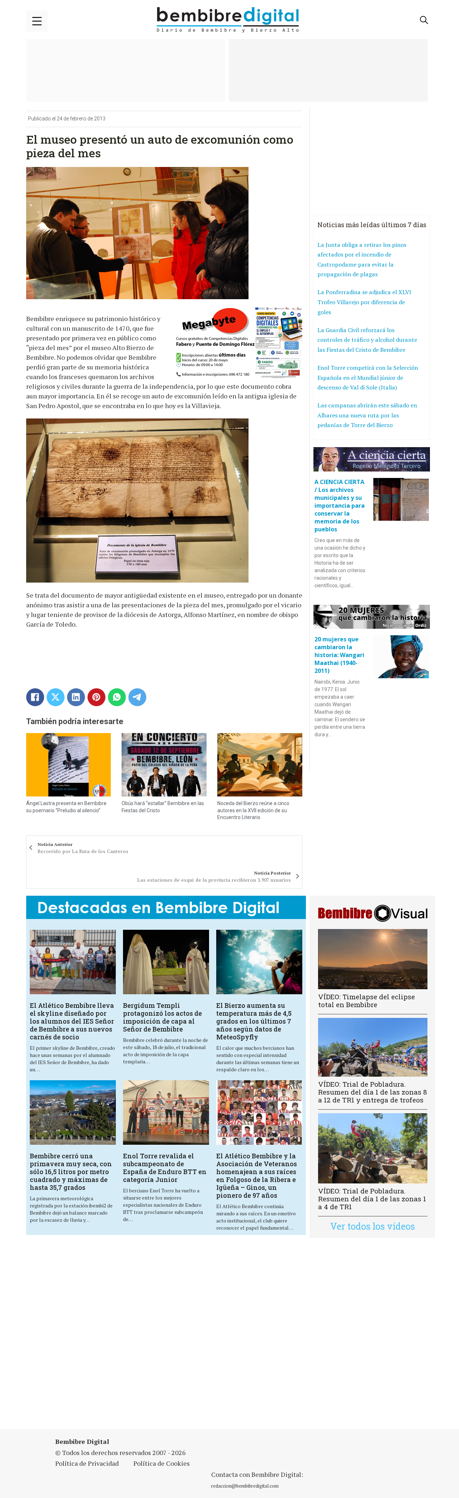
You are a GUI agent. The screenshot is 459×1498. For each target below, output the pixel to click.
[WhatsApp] (117, 697)
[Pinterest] (96, 697)
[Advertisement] (166, 1338)
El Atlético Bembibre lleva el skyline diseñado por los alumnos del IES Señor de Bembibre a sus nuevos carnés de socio (72, 1021)
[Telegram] (137, 697)
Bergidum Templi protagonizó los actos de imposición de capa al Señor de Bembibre (162, 1017)
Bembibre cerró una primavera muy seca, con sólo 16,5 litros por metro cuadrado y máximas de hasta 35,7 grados (71, 1172)
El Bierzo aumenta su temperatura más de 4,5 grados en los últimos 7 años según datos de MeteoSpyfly (254, 1021)
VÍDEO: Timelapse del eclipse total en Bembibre (366, 1000)
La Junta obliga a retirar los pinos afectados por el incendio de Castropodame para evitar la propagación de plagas (361, 259)
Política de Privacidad (87, 1463)
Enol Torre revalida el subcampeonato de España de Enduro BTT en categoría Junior (165, 1168)
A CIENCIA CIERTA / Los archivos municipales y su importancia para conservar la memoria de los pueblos (339, 505)
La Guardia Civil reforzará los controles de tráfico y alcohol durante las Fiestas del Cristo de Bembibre (367, 340)
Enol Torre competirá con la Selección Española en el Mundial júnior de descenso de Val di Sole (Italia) (367, 377)
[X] (56, 697)
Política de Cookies (161, 1463)
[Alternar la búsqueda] (424, 20)
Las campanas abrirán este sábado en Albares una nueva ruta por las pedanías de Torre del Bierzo (367, 415)
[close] (37, 21)
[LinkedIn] (76, 697)
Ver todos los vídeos (372, 1226)
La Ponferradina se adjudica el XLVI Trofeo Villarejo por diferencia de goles (364, 302)
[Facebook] (35, 697)
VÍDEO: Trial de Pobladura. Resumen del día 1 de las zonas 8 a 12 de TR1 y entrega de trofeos (372, 1092)
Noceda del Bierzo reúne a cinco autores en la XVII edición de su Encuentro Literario (253, 810)
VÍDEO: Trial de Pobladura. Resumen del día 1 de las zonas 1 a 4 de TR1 (372, 1198)
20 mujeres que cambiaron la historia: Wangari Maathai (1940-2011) (339, 655)
